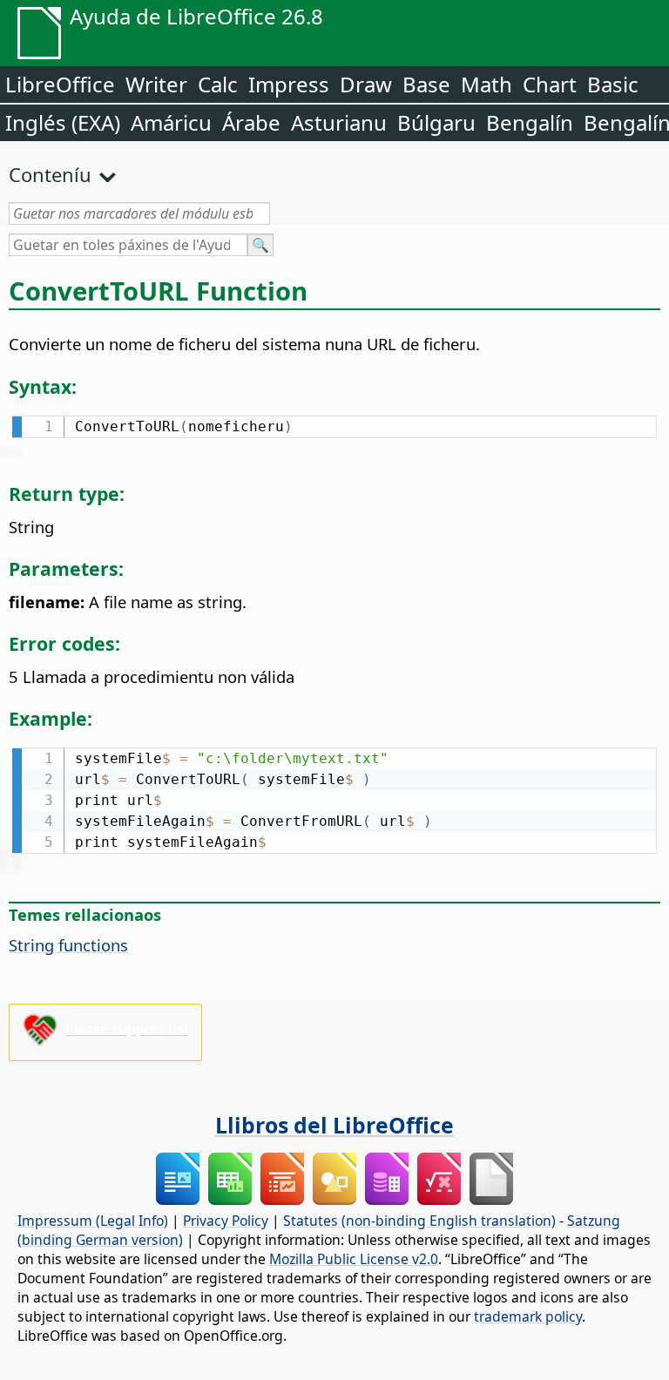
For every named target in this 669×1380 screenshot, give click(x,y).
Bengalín (529, 122)
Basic (613, 84)
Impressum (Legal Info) (92, 1220)
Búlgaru (436, 122)
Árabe (251, 122)
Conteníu (50, 174)
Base (426, 84)
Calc (218, 84)
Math (486, 84)
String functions (68, 945)
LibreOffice (60, 84)
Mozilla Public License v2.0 (353, 1258)
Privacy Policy (225, 1220)
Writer (156, 84)
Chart (550, 84)
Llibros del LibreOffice (334, 1125)
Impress (288, 84)
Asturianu (339, 122)
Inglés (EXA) (62, 122)
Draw (366, 84)
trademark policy (528, 1316)
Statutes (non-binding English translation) (419, 1220)
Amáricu (171, 122)
